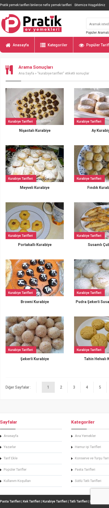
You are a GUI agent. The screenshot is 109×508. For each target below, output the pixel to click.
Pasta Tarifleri (10, 501)
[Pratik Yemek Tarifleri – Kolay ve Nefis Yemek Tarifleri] (39, 24)
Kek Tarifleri (31, 501)
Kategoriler (57, 45)
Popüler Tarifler (15, 469)
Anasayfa (21, 45)
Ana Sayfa (26, 73)
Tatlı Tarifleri (79, 501)
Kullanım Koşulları (17, 481)
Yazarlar (10, 447)
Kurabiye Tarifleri (55, 501)
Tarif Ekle (10, 458)
